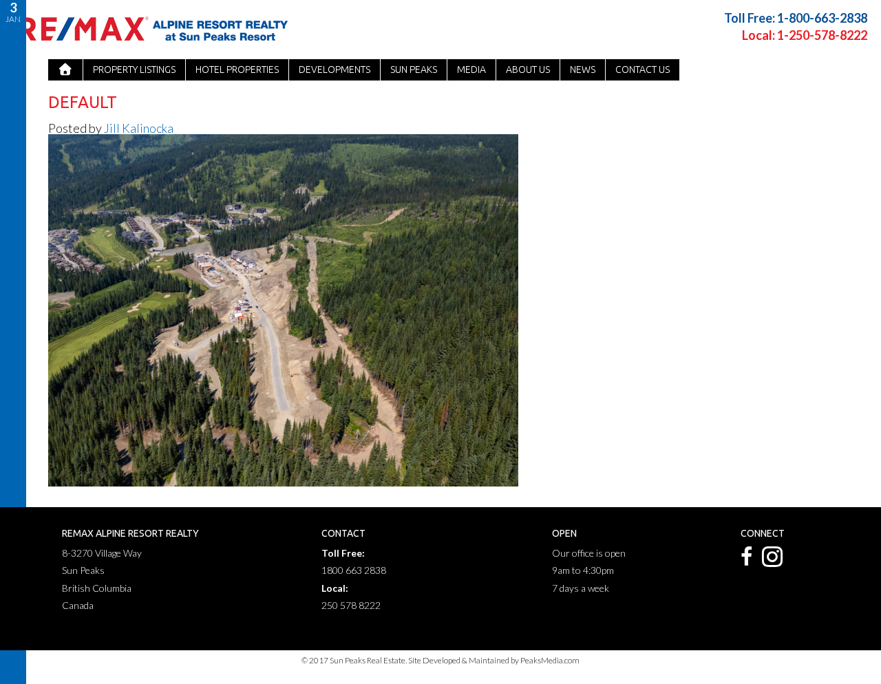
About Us (528, 69)
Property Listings (134, 69)
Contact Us (642, 69)
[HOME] (65, 70)
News (582, 69)
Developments (334, 69)
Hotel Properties (237, 69)
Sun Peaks (413, 69)
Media (471, 69)
